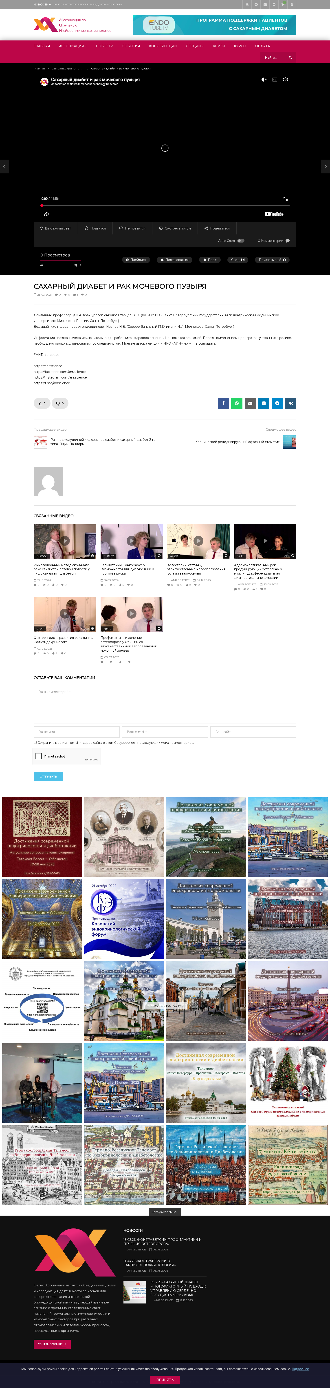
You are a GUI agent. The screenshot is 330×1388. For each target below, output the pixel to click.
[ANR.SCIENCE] (72, 25)
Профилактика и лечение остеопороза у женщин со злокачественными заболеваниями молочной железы (129, 644)
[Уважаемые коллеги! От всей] (288, 1083)
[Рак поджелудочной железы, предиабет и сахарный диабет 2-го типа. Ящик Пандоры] (4, 167)
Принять (165, 1380)
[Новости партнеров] (124, 919)
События (131, 46)
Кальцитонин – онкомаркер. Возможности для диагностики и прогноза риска (127, 569)
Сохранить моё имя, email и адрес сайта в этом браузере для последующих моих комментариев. (115, 743)
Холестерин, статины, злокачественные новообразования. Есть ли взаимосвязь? (196, 569)
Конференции (163, 46)
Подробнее (300, 1369)
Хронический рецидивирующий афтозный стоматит (237, 442)
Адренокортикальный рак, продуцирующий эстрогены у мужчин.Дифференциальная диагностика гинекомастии (258, 571)
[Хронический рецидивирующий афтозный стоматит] (289, 442)
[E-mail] (264, 4)
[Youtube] (246, 4)
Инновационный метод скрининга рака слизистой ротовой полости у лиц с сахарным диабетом (62, 569)
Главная (42, 46)
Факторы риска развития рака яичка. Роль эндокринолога (63, 640)
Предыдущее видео (50, 430)
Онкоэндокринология (68, 68)
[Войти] (291, 4)
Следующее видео (281, 430)
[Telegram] (255, 4)
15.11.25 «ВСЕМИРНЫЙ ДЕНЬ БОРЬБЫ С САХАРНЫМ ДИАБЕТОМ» (98, 4)
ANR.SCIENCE (180, 580)
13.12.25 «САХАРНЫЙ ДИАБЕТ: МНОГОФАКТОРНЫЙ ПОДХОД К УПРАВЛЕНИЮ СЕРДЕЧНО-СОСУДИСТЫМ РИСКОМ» (178, 1288)
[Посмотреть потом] (273, 4)
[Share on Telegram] (277, 403)
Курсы (240, 46)
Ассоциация (71, 46)
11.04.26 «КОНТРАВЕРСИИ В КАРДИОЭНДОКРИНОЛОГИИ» (149, 1263)
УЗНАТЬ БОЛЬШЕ (51, 1344)
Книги (219, 46)
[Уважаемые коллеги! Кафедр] (42, 1001)
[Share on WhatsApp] (236, 403)
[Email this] (250, 403)
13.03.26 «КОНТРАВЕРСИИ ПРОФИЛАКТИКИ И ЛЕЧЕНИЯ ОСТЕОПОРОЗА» (162, 1242)
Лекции (193, 46)
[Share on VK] (290, 403)
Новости (104, 46)
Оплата (262, 46)
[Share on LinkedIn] (263, 403)
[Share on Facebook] (223, 403)
